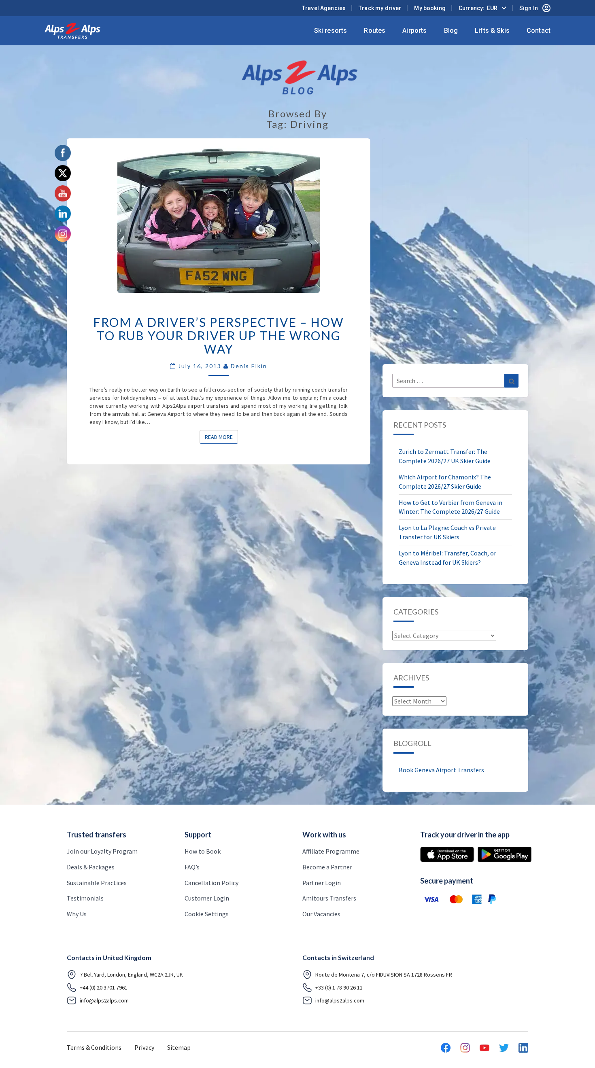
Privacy (144, 1047)
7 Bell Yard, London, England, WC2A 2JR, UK (131, 974)
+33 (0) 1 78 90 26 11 (339, 987)
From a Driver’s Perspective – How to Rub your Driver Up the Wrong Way (218, 335)
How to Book (203, 851)
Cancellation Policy (211, 883)
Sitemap (179, 1047)
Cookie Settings (207, 914)
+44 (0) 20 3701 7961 (104, 987)
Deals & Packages (91, 867)
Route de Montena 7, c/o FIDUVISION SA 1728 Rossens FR (383, 974)
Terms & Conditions (94, 1047)
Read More (221, 437)
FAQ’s (192, 867)
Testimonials (85, 898)
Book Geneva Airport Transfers (441, 770)
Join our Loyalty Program (102, 851)
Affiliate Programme (330, 851)
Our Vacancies (321, 914)
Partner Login (321, 883)
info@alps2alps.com (104, 1000)
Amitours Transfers (329, 898)
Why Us (77, 914)
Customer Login (207, 898)
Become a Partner (327, 867)
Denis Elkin (249, 365)
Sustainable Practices (97, 883)
